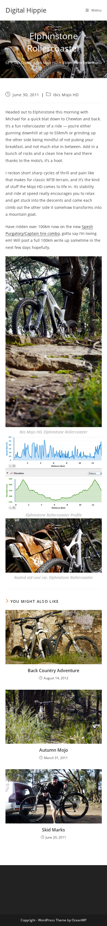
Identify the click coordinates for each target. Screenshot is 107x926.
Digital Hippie (25, 10)
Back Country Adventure (53, 670)
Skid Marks (53, 830)
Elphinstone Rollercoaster (83, 62)
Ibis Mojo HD (65, 94)
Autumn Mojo (53, 750)
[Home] (7, 62)
